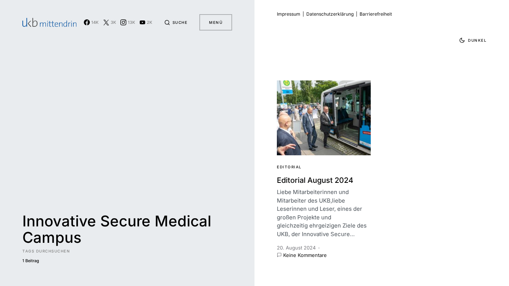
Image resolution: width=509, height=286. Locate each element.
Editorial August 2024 (315, 180)
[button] (175, 22)
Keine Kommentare (305, 255)
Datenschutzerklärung (330, 14)
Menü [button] (215, 22)
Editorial (289, 167)
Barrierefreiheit (376, 14)
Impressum (288, 14)
